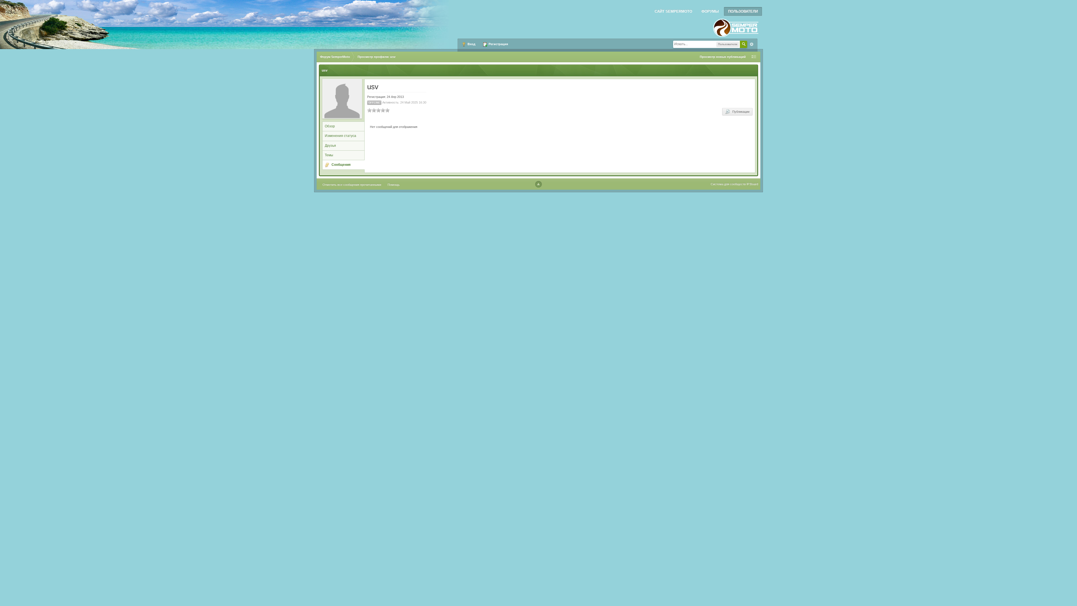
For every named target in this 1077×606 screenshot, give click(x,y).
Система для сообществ (728, 184)
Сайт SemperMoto (673, 11)
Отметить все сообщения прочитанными (352, 184)
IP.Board (752, 184)
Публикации (739, 111)
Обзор (330, 126)
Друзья (330, 146)
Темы (329, 155)
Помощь (394, 184)
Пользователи (743, 11)
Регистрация (498, 44)
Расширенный (751, 44)
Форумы (710, 11)
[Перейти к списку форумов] (736, 26)
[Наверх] (538, 184)
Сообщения (341, 165)
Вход (471, 44)
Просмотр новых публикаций (723, 56)
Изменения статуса (340, 136)
